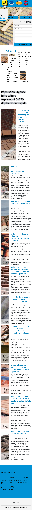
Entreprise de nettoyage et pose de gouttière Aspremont (26, 480)
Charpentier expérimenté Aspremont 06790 (11, 489)
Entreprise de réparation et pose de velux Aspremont (19, 481)
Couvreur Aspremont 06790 (3, 489)
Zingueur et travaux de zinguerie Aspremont (3, 481)
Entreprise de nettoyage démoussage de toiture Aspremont (12, 480)
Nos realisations (9, 17)
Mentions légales (23, 507)
